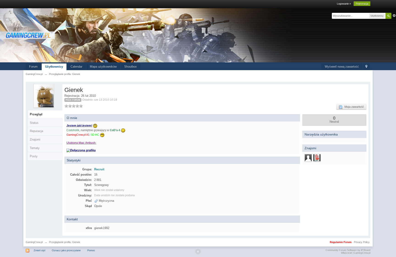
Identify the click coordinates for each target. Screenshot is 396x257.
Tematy (35, 148)
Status (34, 122)
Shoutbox (130, 66)
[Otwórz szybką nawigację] (366, 67)
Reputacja (36, 131)
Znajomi (35, 139)
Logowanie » (344, 3)
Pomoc (91, 250)
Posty (34, 156)
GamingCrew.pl (34, 242)
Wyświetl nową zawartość (342, 66)
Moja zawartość (353, 106)
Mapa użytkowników (103, 66)
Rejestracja (362, 3)
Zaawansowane (394, 15)
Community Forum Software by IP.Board (348, 250)
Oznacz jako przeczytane (66, 250)
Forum (33, 66)
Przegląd (36, 114)
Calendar (76, 66)
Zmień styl (39, 250)
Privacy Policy (362, 242)
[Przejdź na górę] (198, 251)
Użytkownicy (54, 66)
